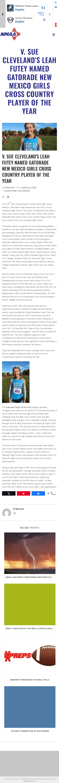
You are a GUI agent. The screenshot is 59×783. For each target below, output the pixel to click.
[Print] (9, 196)
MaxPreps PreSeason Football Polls (29, 680)
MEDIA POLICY (29, 781)
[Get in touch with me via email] (15, 513)
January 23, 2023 (29, 187)
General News (11, 190)
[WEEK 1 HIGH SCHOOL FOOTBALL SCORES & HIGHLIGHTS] (29, 604)
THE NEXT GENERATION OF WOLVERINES (30, 731)
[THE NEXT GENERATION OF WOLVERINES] (29, 707)
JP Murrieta (9, 187)
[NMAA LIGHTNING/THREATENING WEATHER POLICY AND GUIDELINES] (29, 553)
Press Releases (24, 190)
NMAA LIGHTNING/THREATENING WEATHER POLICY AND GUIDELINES (30, 577)
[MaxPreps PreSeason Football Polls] (29, 656)
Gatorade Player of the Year (18, 407)
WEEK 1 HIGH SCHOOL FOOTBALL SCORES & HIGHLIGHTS (30, 628)
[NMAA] (10, 34)
